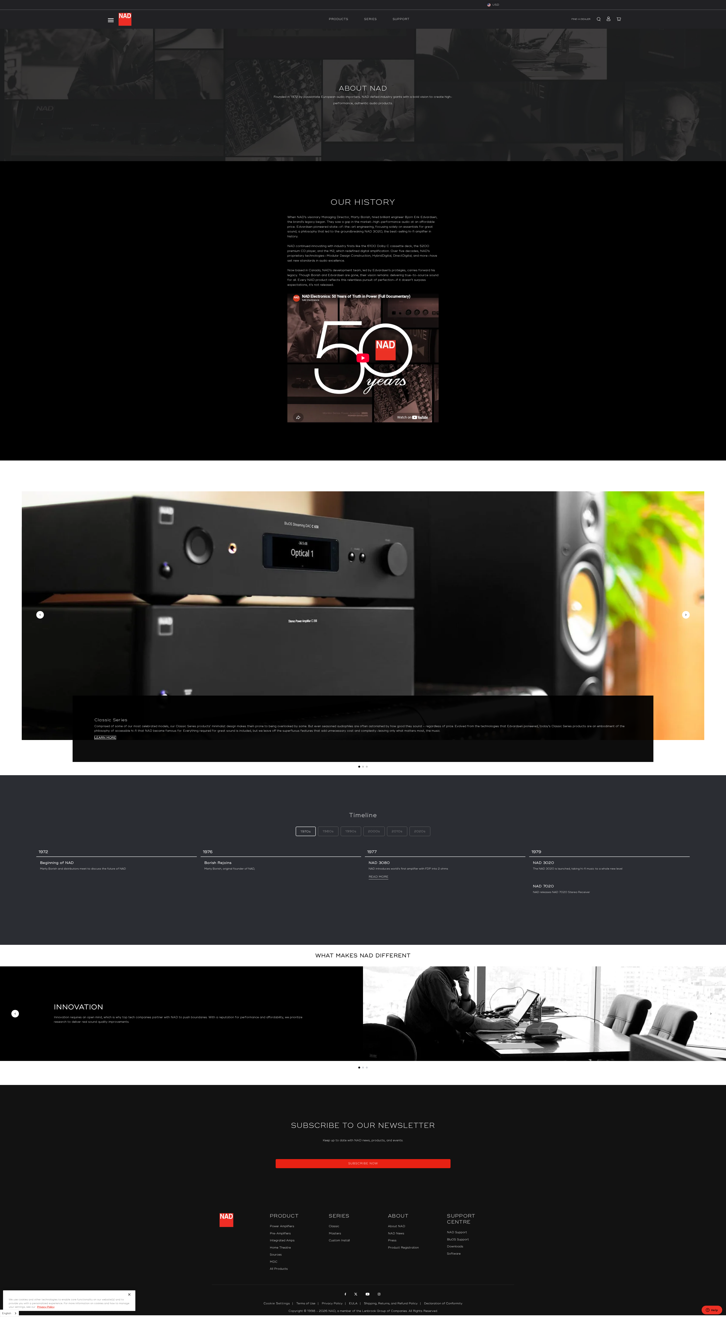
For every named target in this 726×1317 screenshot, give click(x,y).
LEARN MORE (105, 737)
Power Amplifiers (282, 1226)
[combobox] (9, 1313)
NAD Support (457, 1232)
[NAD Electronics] (125, 19)
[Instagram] (378, 1294)
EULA (353, 1303)
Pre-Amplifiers (280, 1233)
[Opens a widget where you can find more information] (711, 1310)
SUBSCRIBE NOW (363, 1163)
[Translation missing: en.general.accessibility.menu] (110, 19)
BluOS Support (458, 1239)
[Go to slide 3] (367, 1068)
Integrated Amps (282, 1240)
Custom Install (339, 1240)
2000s (374, 831)
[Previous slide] (40, 615)
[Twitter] (355, 1294)
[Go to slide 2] (363, 1068)
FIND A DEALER (581, 19)
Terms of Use (305, 1303)
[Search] (598, 19)
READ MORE (378, 877)
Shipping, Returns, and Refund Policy (391, 1303)
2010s (397, 831)
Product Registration (403, 1247)
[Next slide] (686, 615)
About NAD (396, 1226)
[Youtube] (367, 1294)
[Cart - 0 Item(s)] (619, 19)
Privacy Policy (332, 1303)
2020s (420, 831)
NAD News (396, 1233)
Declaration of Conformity (443, 1303)
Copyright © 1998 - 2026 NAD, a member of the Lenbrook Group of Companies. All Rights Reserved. (363, 1311)
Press (392, 1240)
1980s (328, 831)
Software (454, 1254)
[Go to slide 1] (359, 1068)
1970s (306, 831)
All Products (279, 1269)
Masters (335, 1233)
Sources (276, 1254)
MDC (273, 1262)
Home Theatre (280, 1247)
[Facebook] (345, 1294)
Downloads (455, 1246)
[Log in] (607, 19)
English (6, 1313)
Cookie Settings (277, 1303)
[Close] (129, 1294)
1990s (350, 831)
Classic (334, 1226)
